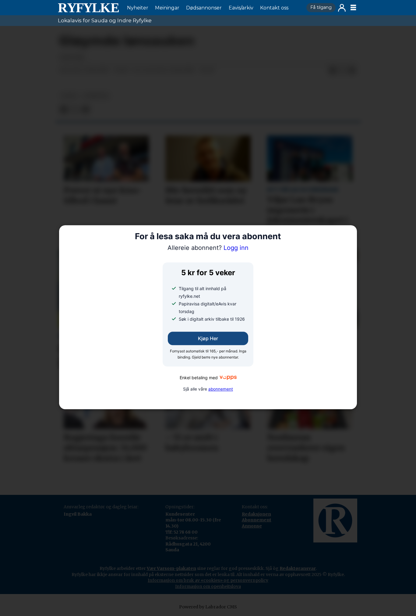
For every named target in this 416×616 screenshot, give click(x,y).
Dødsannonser (204, 8)
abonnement (220, 389)
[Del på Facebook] (332, 70)
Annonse (252, 526)
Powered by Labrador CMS (208, 607)
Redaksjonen (256, 514)
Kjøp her (208, 338)
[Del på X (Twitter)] (342, 70)
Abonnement (256, 520)
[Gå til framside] (88, 8)
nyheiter (96, 96)
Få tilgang (321, 7)
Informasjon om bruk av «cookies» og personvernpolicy (208, 580)
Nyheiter (137, 8)
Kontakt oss (274, 8)
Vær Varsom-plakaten (171, 568)
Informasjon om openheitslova (208, 586)
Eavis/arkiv (241, 8)
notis (69, 96)
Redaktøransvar (298, 568)
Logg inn (342, 8)
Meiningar (167, 8)
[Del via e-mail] (352, 70)
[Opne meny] (353, 7)
